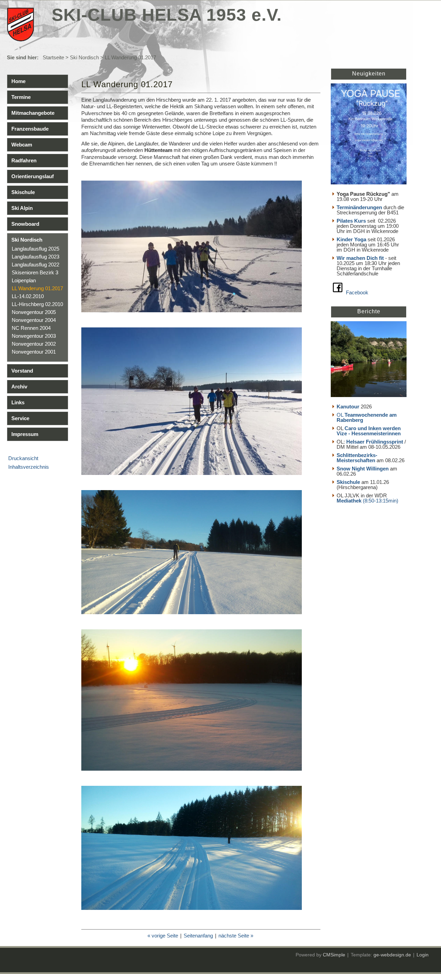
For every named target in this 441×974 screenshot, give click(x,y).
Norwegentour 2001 (34, 352)
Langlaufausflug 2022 (35, 264)
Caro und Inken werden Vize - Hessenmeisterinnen (369, 430)
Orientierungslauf (32, 176)
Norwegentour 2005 (34, 312)
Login (423, 954)
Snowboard (25, 224)
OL (367, 417)
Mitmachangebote (32, 113)
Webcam (21, 145)
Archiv (19, 386)
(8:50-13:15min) (380, 501)
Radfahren (24, 160)
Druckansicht (23, 458)
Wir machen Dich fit (360, 258)
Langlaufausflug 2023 (35, 257)
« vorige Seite (162, 936)
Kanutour (348, 406)
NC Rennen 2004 (31, 328)
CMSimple (334, 954)
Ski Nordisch (84, 57)
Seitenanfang (198, 936)
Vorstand (22, 371)
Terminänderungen (359, 207)
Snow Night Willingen (363, 468)
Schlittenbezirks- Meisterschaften (357, 457)
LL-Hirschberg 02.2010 (37, 304)
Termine (21, 97)
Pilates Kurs (351, 221)
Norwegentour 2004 (34, 320)
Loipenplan (24, 280)
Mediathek (350, 501)
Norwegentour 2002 (34, 344)
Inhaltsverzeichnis (28, 467)
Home (18, 81)
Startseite (53, 57)
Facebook (357, 292)
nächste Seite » (235, 936)
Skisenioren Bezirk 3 (35, 272)
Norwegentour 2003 (34, 336)
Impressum (24, 434)
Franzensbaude (30, 129)
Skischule (23, 192)
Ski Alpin (22, 208)
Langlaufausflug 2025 (35, 249)
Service (20, 418)
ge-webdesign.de (392, 954)
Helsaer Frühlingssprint (375, 442)
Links (17, 402)
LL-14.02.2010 (28, 296)
